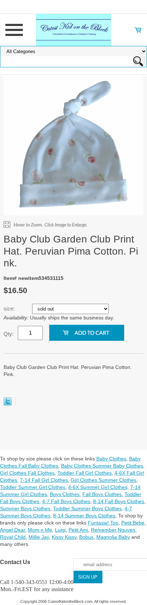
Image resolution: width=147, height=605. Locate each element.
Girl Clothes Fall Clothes (27, 473)
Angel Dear (12, 530)
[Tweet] (8, 404)
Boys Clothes (65, 494)
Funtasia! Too (103, 523)
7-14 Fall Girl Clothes (44, 480)
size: (10, 309)
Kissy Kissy (64, 537)
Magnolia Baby (113, 537)
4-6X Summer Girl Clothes (97, 487)
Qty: (9, 334)
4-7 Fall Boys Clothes (66, 501)
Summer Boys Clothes (25, 508)
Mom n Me (40, 530)
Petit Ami (78, 530)
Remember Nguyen (113, 530)
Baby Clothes (111, 458)
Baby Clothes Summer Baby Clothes (102, 466)
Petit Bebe (133, 523)
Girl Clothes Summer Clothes (103, 480)
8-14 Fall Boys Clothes (118, 501)
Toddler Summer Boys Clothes (87, 508)
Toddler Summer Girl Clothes (32, 487)
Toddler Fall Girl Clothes (84, 473)
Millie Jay (39, 537)
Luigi (60, 530)
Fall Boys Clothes (102, 494)
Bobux (86, 537)
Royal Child (13, 537)
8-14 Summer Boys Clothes (84, 515)
